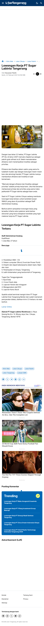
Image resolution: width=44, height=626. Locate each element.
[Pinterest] (15, 379)
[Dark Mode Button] (37, 3)
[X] (7, 379)
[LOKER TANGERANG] (16, 3)
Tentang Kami (27, 595)
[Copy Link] (23, 379)
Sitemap (4, 603)
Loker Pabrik (29, 368)
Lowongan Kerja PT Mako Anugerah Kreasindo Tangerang (20, 502)
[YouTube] (15, 616)
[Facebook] (3, 379)
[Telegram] (11, 379)
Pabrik (4, 8)
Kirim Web (6, 368)
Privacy (25, 599)
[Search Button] (41, 3)
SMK (15, 8)
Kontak (4, 595)
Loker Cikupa (17, 368)
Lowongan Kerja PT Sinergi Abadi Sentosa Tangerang (18, 516)
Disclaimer (5, 599)
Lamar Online (7, 307)
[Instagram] (7, 616)
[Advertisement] (22, 35)
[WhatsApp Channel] (19, 616)
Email (24, 8)
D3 (20, 8)
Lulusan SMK (22, 373)
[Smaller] (34, 74)
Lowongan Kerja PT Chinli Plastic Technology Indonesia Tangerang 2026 (20, 531)
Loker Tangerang (8, 373)
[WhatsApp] (19, 379)
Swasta (10, 8)
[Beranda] (3, 61)
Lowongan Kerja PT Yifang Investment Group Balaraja (20, 509)
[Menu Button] (3, 3)
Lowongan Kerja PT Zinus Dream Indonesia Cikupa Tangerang (21, 523)
